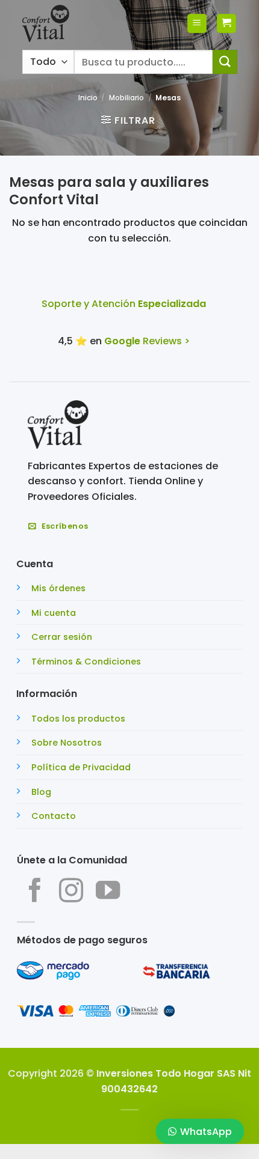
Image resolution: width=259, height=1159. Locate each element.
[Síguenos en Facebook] (35, 892)
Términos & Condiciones (86, 662)
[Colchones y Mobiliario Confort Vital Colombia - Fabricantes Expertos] (46, 23)
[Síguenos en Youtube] (108, 892)
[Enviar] (225, 61)
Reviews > (147, 341)
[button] (197, 24)
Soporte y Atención (124, 304)
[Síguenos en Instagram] (71, 892)
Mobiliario (126, 98)
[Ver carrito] (226, 24)
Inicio (88, 98)
